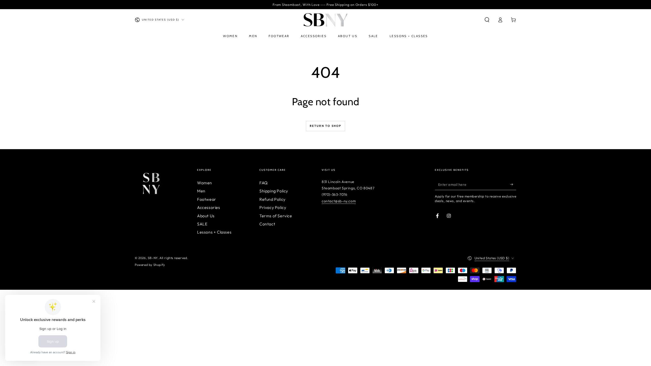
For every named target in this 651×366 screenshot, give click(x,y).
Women (204, 182)
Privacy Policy (272, 207)
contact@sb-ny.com (339, 201)
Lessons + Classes (214, 232)
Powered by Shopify (150, 265)
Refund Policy (272, 199)
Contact (267, 223)
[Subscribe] (513, 184)
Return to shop (326, 126)
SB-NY (153, 258)
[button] (487, 19)
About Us (206, 215)
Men (201, 190)
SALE (202, 223)
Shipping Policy (273, 190)
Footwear (206, 199)
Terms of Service (275, 215)
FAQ (263, 182)
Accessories (208, 207)
